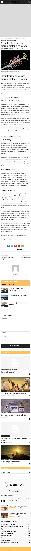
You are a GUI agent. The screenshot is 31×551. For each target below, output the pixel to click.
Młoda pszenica (5, 540)
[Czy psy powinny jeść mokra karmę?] (15, 384)
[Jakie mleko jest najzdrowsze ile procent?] (4, 304)
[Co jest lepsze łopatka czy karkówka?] (4, 508)
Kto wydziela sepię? (8, 372)
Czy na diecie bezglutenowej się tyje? (8, 258)
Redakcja (5, 48)
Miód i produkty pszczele (8, 524)
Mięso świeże (12, 507)
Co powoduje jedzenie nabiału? (11, 462)
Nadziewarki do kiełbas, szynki (9, 542)
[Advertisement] (15, 20)
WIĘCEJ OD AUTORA (8, 284)
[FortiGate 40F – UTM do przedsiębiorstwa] (4, 500)
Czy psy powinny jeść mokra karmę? (13, 394)
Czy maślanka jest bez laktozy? (18, 295)
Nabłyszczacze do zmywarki (6, 412)
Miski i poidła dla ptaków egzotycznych (8, 369)
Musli (2, 538)
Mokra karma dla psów (5, 435)
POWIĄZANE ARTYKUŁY (9, 282)
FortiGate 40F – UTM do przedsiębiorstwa (19, 498)
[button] (29, 2)
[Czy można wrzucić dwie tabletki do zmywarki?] (15, 406)
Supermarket (3, 40)
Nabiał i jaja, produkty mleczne (7, 459)
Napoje (3, 529)
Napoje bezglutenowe (7, 535)
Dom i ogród (12, 516)
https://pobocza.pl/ (13, 239)
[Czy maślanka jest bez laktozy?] (4, 297)
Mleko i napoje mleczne (11, 40)
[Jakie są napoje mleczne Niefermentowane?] (4, 290)
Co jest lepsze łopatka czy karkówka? (18, 506)
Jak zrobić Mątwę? (25, 257)
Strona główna (4, 38)
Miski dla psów (4, 391)
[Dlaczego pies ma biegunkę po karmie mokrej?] (15, 429)
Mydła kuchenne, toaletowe (8, 531)
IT (10, 500)
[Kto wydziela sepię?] (15, 363)
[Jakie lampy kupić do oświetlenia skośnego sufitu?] (4, 515)
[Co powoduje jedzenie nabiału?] (15, 452)
